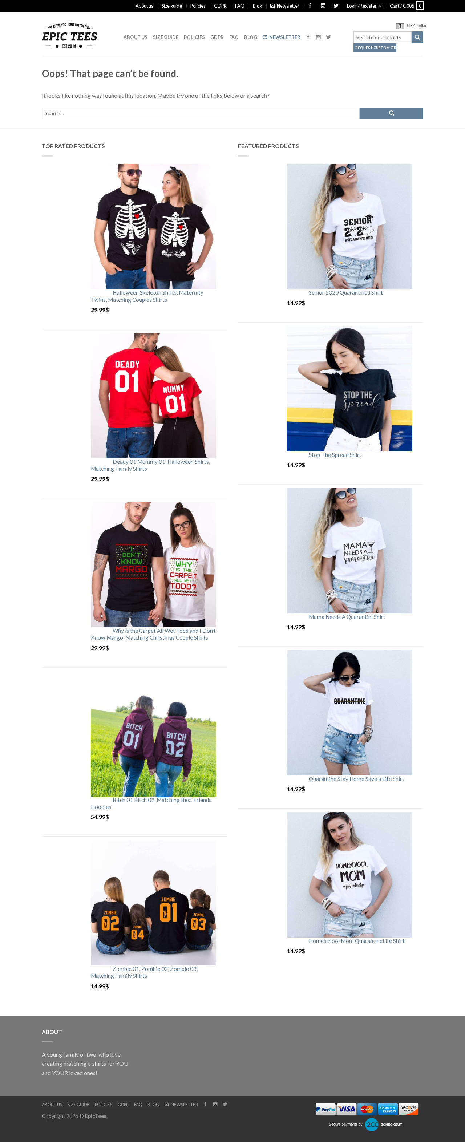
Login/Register (362, 6)
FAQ (239, 6)
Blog (257, 6)
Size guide (172, 6)
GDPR (220, 6)
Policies (198, 6)
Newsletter (288, 6)
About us (144, 6)
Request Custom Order (375, 48)
